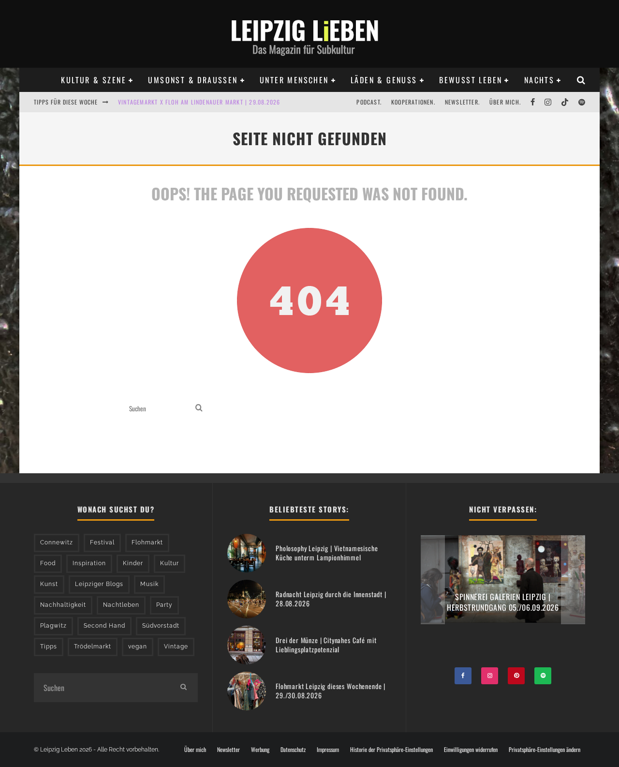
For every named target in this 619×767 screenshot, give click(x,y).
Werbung (260, 749)
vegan (137, 646)
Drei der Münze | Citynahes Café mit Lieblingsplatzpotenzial (326, 644)
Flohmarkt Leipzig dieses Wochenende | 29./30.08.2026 (330, 690)
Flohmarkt (147, 542)
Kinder (133, 563)
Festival (102, 542)
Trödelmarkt (92, 646)
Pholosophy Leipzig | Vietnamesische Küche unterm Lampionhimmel (327, 552)
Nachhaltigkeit (63, 605)
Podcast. (369, 102)
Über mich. (505, 102)
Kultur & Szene (93, 80)
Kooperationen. (413, 102)
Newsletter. (462, 102)
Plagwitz (53, 625)
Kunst (49, 584)
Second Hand (104, 625)
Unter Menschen (294, 80)
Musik (149, 584)
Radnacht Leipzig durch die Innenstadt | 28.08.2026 (331, 598)
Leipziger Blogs (99, 584)
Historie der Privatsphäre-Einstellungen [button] (391, 749)
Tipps (48, 646)
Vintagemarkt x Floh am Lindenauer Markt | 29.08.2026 (199, 102)
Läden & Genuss (384, 80)
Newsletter (228, 749)
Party (164, 605)
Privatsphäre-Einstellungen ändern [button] (544, 749)
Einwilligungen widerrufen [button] (471, 749)
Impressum (328, 749)
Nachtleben (121, 605)
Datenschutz (293, 749)
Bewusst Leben (470, 80)
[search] (199, 409)
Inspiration (89, 563)
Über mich (195, 749)
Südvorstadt (160, 625)
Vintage (176, 646)
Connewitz (56, 542)
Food (48, 563)
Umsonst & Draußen (192, 80)
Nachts (539, 80)
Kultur (169, 563)
